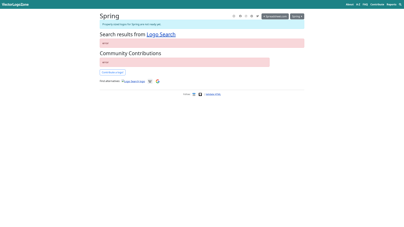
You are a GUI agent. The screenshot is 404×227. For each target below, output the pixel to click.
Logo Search (161, 34)
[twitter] (258, 16)
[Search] (400, 4)
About (350, 4)
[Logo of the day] (194, 94)
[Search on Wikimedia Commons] (150, 81)
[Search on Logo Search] (133, 81)
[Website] (234, 16)
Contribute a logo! (112, 72)
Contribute (377, 4)
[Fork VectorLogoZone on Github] (200, 94)
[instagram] (246, 16)
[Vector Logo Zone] (16, 4)
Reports (391, 4)
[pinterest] (252, 16)
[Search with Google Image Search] (157, 81)
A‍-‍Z (358, 4)
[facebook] (241, 16)
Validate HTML (213, 94)
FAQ (365, 4)
